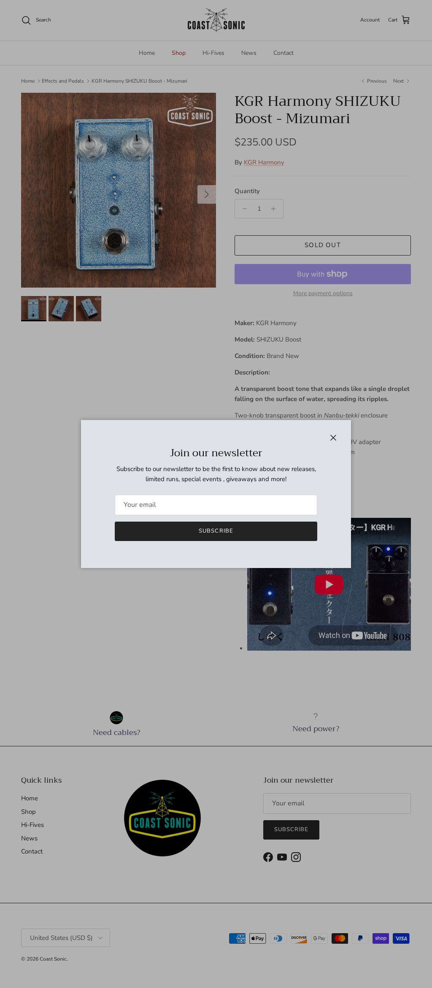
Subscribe (216, 531)
